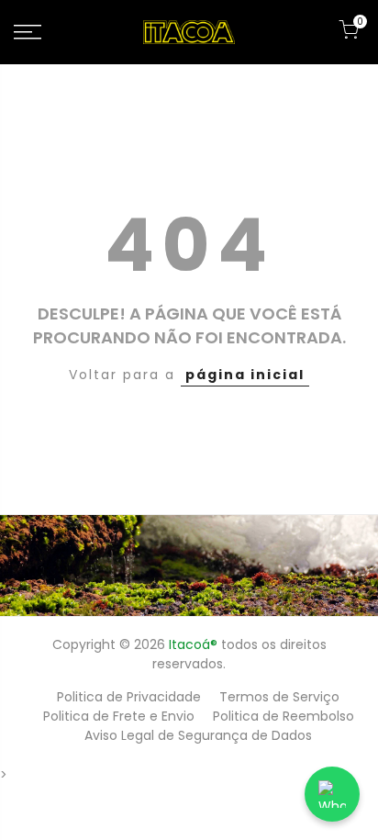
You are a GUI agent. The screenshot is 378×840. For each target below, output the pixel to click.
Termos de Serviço (279, 697)
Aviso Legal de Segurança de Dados (198, 735)
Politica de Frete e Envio (119, 716)
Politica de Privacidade (129, 697)
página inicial (245, 374)
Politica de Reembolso (283, 716)
